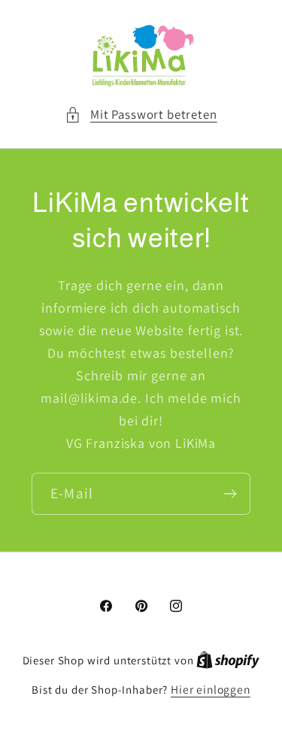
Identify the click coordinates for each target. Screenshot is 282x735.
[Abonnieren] (230, 494)
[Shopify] (227, 659)
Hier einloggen (210, 689)
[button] (141, 115)
